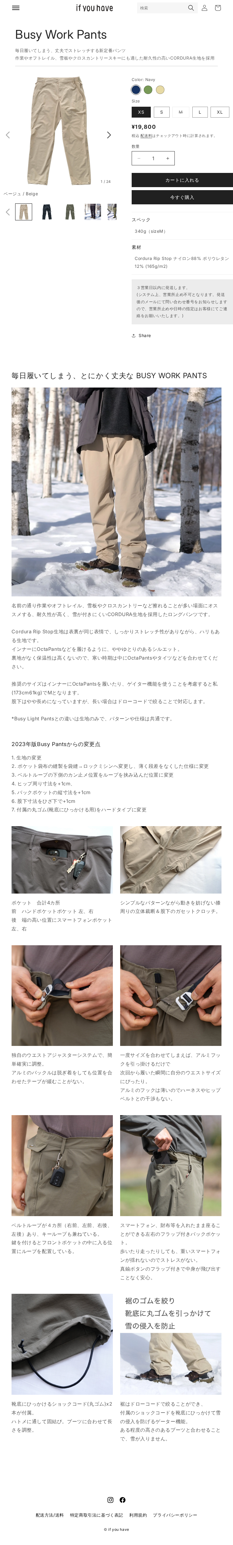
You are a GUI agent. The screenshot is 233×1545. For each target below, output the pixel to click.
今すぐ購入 (182, 197)
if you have (118, 1529)
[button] (7, 134)
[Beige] (160, 90)
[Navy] (136, 90)
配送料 (146, 135)
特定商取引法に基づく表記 (96, 1514)
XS (141, 112)
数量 (136, 146)
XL (220, 112)
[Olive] (148, 90)
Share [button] (145, 335)
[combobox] (161, 7)
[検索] (191, 7)
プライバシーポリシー (175, 1514)
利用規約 (138, 1514)
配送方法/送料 (50, 1514)
